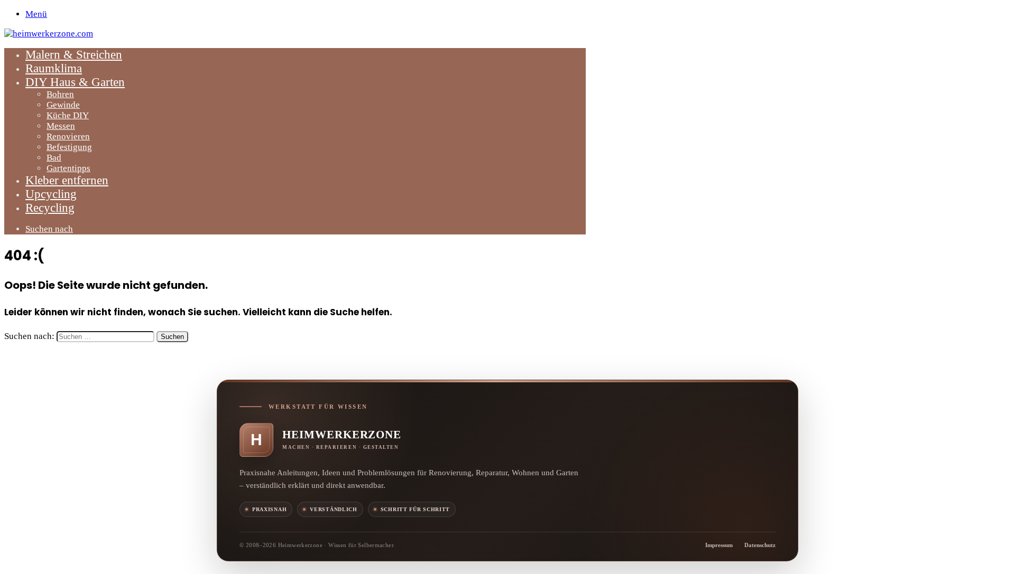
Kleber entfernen (66, 180)
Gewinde (63, 105)
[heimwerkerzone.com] (48, 34)
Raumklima (53, 68)
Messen (61, 126)
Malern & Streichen (73, 54)
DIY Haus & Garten (75, 82)
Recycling (50, 207)
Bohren (60, 94)
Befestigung (69, 147)
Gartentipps (68, 168)
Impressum (719, 545)
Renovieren (68, 136)
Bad (54, 158)
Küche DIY (68, 115)
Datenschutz (760, 545)
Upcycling (51, 194)
